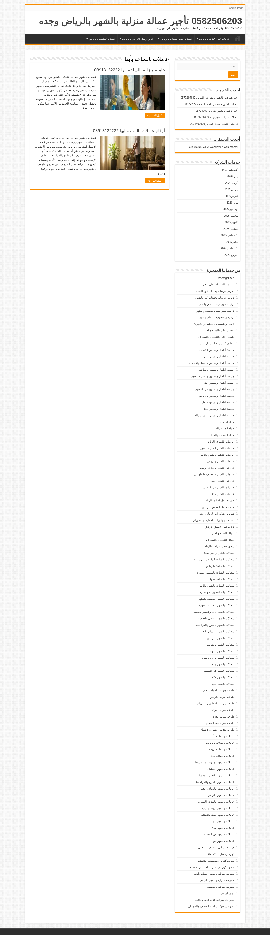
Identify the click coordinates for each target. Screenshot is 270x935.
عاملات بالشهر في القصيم (219, 834)
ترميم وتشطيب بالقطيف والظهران (214, 323)
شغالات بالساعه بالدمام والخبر (216, 585)
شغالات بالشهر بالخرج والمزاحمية (214, 625)
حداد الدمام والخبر (223, 428)
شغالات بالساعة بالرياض (220, 566)
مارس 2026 (231, 189)
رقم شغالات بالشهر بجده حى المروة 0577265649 (209, 97)
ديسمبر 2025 (230, 209)
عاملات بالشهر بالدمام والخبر (217, 788)
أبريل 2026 (231, 183)
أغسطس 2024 (229, 248)
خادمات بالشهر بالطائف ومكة (217, 467)
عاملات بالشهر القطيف (220, 769)
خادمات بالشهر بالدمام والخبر (217, 454)
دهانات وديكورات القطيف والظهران (213, 520)
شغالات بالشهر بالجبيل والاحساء (215, 618)
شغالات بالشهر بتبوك (222, 651)
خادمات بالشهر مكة (223, 494)
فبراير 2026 (231, 196)
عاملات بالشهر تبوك (222, 821)
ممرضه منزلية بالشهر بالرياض (216, 880)
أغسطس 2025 (229, 235)
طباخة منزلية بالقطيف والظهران (215, 703)
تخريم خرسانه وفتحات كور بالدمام (214, 297)
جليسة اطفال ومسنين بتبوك (218, 402)
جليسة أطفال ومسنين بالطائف (216, 369)
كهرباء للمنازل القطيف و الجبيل (216, 847)
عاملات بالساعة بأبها (222, 736)
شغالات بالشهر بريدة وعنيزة (218, 657)
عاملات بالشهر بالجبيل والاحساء (216, 775)
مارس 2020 (231, 255)
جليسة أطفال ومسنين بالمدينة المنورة (212, 376)
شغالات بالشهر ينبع (223, 683)
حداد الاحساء (226, 422)
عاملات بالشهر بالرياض (220, 795)
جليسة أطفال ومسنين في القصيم (214, 389)
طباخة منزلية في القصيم (220, 723)
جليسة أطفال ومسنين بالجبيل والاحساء (211, 363)
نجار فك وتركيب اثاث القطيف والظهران (211, 906)
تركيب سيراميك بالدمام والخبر (216, 304)
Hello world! (193, 146)
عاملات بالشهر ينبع (223, 841)
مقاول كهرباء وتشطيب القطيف (216, 860)
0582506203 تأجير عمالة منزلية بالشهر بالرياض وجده (140, 21)
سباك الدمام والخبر (223, 533)
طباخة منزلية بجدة (223, 716)
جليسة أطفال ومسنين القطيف (216, 350)
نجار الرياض (227, 893)
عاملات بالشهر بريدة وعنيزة (218, 808)
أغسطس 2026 (229, 169)
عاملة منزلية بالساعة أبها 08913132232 (129, 70)
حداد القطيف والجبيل (222, 435)
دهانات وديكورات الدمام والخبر (216, 513)
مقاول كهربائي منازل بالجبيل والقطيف (212, 867)
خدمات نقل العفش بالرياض (176, 38)
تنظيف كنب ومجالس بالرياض (217, 343)
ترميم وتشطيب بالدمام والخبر (217, 317)
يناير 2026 (232, 202)
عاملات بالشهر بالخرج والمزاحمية (215, 782)
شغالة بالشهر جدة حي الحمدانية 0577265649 (211, 104)
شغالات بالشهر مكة (223, 677)
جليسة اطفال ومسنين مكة (219, 408)
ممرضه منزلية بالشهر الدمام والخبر (213, 873)
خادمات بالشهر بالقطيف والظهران (214, 474)
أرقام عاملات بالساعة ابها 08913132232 (129, 130)
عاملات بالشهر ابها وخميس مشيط (214, 762)
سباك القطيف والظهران (220, 539)
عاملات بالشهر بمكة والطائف (217, 814)
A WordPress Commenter (222, 146)
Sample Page (235, 8)
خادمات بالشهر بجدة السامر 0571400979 (214, 123)
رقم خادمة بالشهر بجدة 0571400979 (217, 110)
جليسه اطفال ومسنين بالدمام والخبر (213, 415)
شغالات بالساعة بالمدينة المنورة (215, 572)
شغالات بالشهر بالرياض (220, 638)
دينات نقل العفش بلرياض (219, 526)
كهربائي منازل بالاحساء (221, 854)
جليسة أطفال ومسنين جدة (218, 382)
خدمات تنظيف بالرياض (102, 38)
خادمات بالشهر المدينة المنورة (216, 448)
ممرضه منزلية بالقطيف (220, 886)
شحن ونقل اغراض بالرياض (138, 38)
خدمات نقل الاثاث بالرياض (214, 38)
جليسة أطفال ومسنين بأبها (218, 356)
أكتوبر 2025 (231, 222)
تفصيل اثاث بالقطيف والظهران (216, 336)
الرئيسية (237, 38)
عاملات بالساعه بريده (221, 749)
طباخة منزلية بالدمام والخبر (218, 690)
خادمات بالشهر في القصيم (218, 487)
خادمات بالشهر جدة (222, 480)
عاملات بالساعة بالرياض (220, 742)
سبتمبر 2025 (230, 228)
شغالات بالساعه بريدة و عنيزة (217, 592)
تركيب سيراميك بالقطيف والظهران (213, 310)
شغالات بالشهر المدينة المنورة (216, 605)
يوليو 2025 (232, 241)
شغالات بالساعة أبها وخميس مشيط (213, 559)
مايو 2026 (232, 176)
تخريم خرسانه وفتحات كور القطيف (214, 291)
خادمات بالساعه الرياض (220, 441)
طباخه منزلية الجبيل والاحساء (217, 729)
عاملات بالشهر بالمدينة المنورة (216, 801)
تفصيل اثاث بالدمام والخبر (219, 330)
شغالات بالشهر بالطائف (220, 644)
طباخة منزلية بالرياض (221, 697)
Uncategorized (225, 278)
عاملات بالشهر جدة (223, 827)
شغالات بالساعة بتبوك (221, 579)
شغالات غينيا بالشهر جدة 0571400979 (216, 117)
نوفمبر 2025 (231, 215)
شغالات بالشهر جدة (223, 664)
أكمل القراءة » (154, 115)
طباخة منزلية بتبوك (223, 710)
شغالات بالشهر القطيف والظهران (214, 598)
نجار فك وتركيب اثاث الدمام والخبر (214, 899)
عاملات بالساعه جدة (222, 755)
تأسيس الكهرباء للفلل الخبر (218, 284)
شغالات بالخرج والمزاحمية (219, 552)
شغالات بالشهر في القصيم (219, 670)
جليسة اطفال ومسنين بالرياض (216, 395)
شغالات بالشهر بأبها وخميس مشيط (213, 611)
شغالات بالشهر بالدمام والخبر (217, 631)
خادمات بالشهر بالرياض (220, 461)
